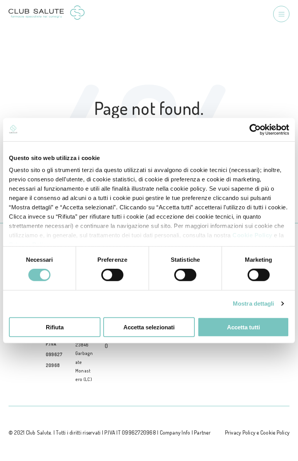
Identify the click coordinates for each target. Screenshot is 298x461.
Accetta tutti (243, 327)
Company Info (175, 432)
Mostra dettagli (253, 303)
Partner (202, 432)
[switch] (112, 275)
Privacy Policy (240, 432)
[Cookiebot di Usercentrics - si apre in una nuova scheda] (255, 129)
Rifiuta (55, 327)
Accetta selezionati (149, 327)
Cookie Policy (252, 235)
